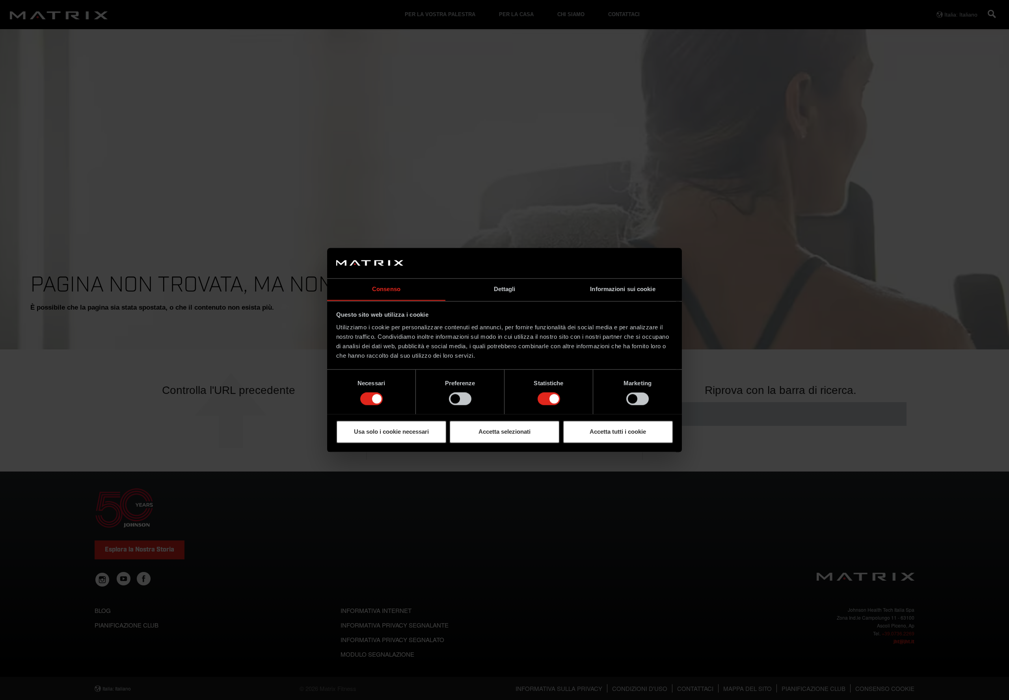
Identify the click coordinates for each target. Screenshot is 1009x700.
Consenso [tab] (386, 289)
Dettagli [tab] (505, 289)
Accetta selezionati (504, 431)
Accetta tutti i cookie (618, 431)
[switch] (460, 398)
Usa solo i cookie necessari (391, 431)
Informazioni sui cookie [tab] (622, 289)
